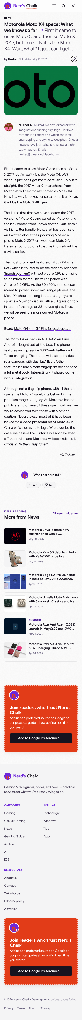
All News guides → (65, 513)
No (51, 485)
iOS (6, 859)
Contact (10, 886)
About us (10, 878)
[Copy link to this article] (74, 59)
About (33, 1008)
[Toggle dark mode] (73, 6)
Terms (21, 1008)
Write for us (12, 893)
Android (9, 844)
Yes (35, 485)
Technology (51, 813)
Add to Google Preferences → (41, 738)
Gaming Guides (15, 836)
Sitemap (45, 1008)
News (8, 17)
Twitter (70, 455)
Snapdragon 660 (17, 273)
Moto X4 (63, 422)
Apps (47, 836)
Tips (46, 828)
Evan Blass (67, 224)
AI (5, 852)
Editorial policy (14, 901)
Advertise (10, 909)
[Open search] (63, 6)
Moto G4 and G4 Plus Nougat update (42, 329)
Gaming (9, 813)
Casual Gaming (14, 821)
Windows (49, 821)
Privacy (8, 1008)
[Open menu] (54, 6)
